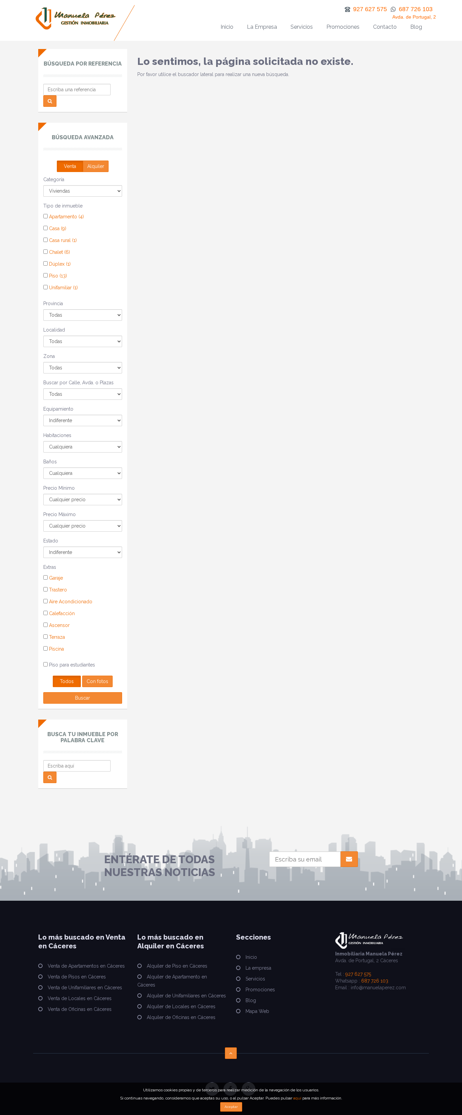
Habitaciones (57, 435)
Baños (50, 461)
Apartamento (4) (66, 216)
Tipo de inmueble (63, 206)
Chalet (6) (59, 252)
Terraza (56, 637)
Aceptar (231, 1107)
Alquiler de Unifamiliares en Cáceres (186, 995)
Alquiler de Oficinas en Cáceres (181, 1017)
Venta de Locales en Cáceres (80, 998)
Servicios (302, 27)
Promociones (343, 27)
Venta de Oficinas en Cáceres (80, 1009)
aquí (297, 1098)
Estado (50, 540)
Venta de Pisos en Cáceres (77, 976)
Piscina (56, 649)
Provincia (53, 303)
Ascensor (59, 625)
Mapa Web (257, 1011)
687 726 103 (374, 981)
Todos (66, 681)
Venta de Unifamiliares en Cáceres (85, 987)
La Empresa (262, 27)
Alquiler (95, 166)
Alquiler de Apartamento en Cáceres (172, 981)
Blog (416, 27)
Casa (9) (57, 228)
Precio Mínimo (59, 488)
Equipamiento (58, 409)
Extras (49, 567)
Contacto (385, 27)
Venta (70, 166)
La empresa (258, 968)
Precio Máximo (59, 514)
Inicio (227, 27)
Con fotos (97, 681)
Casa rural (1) (62, 240)
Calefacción (61, 613)
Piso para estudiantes (71, 665)
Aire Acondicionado (70, 601)
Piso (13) (57, 275)
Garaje (55, 578)
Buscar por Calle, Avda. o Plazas (78, 382)
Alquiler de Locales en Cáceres (181, 1006)
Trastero (57, 589)
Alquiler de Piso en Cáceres (177, 966)
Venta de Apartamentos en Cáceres (86, 966)
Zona (49, 356)
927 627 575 (358, 974)
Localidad (54, 330)
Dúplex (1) (59, 264)
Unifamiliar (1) (63, 287)
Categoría (53, 179)
